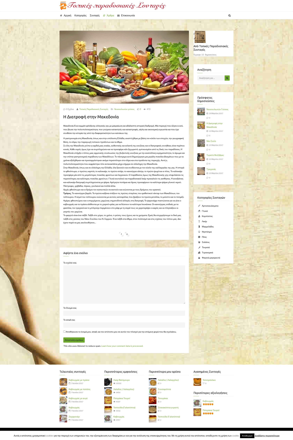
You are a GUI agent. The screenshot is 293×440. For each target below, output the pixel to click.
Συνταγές (95, 15)
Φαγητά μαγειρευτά (211, 257)
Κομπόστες (207, 216)
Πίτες (204, 237)
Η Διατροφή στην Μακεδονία (214, 125)
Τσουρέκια (163, 398)
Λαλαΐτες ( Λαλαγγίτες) (123, 389)
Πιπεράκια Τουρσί (121, 398)
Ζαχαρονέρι (74, 416)
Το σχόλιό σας (70, 262)
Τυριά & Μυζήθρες (215, 155)
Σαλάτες (206, 242)
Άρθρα (110, 15)
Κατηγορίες (80, 15)
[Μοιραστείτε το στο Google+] (127, 234)
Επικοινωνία (128, 15)
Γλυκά (205, 211)
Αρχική (67, 15)
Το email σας (69, 319)
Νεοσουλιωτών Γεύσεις (217, 109)
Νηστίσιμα (207, 231)
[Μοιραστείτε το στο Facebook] (121, 234)
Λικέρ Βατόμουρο (121, 380)
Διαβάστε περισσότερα (267, 435)
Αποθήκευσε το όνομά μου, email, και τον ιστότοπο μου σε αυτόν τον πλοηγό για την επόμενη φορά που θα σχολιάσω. (121, 331)
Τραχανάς (211, 169)
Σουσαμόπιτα (164, 389)
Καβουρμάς (74, 407)
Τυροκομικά (207, 252)
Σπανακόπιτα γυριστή (168, 407)
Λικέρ (204, 221)
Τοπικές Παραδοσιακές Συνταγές (93, 109)
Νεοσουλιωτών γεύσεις (124, 109)
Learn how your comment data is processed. (122, 346)
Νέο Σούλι (211, 141)
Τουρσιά (206, 247)
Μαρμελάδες (208, 226)
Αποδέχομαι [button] (247, 436)
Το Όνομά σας (70, 308)
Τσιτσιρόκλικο (209, 380)
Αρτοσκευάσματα (210, 205)
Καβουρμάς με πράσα (79, 380)
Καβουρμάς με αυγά (78, 398)
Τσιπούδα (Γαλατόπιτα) (124, 407)
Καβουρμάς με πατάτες (79, 389)
